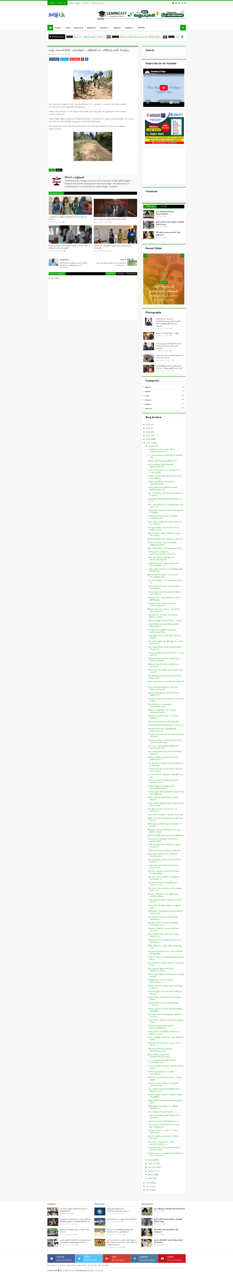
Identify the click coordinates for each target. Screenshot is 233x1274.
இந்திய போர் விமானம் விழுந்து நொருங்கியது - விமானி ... (165, 819)
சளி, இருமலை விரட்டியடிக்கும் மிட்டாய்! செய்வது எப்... (162, 809)
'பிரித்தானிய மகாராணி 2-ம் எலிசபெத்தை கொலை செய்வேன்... (163, 659)
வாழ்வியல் (128, 28)
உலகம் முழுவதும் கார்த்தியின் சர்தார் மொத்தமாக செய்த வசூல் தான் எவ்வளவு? (168, 346)
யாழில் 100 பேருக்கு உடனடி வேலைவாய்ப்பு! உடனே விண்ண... (164, 471)
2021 (148, 443)
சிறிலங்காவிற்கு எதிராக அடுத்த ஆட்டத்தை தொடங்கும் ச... (164, 534)
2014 (148, 1186)
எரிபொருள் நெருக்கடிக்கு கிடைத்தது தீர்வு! (164, 721)
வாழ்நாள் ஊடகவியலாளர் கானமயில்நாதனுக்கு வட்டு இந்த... (165, 511)
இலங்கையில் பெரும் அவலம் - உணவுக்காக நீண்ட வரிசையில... (164, 610)
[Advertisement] (163, 166)
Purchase (104, 1265)
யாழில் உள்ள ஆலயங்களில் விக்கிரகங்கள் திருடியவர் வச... (163, 866)
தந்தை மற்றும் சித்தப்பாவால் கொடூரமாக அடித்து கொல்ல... (166, 975)
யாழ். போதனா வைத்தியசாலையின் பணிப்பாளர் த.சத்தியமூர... (165, 764)
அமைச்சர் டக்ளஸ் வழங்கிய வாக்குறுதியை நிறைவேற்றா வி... (164, 877)
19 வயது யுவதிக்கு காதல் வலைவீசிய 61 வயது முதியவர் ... (166, 653)
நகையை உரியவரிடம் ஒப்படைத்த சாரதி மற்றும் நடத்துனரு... (165, 986)
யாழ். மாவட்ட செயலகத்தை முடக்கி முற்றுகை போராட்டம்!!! (165, 889)
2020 (148, 1182)
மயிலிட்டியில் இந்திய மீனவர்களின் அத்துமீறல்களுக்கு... (161, 482)
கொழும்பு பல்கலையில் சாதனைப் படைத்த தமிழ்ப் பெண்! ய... (166, 699)
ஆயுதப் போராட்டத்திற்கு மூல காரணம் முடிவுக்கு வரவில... (165, 1021)
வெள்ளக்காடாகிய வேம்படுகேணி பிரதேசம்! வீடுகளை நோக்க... (164, 1148)
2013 (148, 1190)
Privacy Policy (98, 3)
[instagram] (182, 3)
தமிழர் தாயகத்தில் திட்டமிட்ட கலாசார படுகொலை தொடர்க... (162, 711)
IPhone (83, 1265)
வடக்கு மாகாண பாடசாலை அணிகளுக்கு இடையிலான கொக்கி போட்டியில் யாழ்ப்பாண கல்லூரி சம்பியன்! (122, 1242)
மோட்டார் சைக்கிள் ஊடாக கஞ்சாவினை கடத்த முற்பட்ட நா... (165, 505)
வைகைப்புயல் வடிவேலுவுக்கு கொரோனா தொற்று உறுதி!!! (163, 839)
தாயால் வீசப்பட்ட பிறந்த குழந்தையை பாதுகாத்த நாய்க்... (166, 963)
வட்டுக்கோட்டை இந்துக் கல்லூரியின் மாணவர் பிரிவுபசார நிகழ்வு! (161, 37)
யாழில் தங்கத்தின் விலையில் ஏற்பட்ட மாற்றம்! (165, 620)
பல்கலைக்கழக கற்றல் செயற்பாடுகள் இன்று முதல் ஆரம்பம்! (164, 592)
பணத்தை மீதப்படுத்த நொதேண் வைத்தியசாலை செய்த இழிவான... (166, 792)
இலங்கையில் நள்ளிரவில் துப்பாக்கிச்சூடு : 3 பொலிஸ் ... (164, 824)
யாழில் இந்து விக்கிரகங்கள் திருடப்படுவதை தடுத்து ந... (164, 636)
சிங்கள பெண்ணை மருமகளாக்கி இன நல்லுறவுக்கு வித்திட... (162, 543)
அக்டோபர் (152, 1163)
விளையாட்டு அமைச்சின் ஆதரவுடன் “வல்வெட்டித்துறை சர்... (161, 604)
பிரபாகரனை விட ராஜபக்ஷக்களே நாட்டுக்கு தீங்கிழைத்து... (164, 598)
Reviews (93, 1265)
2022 (148, 439)
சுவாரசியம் (104, 28)
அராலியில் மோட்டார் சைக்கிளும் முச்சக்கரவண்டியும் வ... (160, 705)
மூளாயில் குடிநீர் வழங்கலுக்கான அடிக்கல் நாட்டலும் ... (163, 1137)
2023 (148, 435)
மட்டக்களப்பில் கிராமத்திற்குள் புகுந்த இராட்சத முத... (165, 775)
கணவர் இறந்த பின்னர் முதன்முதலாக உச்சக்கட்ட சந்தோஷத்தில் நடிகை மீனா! (164, 291)
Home (71, 3)
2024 (148, 432)
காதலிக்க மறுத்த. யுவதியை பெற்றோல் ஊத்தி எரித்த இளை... (165, 1095)
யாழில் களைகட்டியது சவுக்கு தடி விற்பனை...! (165, 850)
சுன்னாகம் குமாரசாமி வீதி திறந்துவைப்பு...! (164, 1121)
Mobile (62, 1265)
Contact (86, 3)
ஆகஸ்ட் (151, 1171)
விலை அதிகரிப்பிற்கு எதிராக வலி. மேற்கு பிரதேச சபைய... (163, 935)
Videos (141, 28)
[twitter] (176, 3)
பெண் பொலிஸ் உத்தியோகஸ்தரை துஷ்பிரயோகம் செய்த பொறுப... (166, 804)
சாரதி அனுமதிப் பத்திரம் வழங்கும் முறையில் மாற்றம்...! (164, 900)
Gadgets (53, 1265)
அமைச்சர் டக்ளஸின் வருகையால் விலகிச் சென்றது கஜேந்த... (163, 872)
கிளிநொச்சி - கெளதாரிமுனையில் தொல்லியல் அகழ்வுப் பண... (165, 912)
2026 (148, 424)
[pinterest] (185, 3)
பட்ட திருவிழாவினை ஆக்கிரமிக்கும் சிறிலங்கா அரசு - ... (165, 456)
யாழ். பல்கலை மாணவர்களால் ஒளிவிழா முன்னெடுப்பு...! (163, 918)
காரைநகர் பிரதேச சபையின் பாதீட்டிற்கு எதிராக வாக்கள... (165, 1067)
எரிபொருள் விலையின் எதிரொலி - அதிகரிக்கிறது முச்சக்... (160, 1049)
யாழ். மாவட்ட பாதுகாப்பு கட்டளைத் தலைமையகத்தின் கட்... (161, 1142)
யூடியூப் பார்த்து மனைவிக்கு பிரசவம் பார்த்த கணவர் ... (164, 998)
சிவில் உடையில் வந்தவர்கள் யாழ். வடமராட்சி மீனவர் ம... (164, 1044)
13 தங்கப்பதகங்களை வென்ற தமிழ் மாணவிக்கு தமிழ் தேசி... (166, 735)
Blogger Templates (95, 1270)
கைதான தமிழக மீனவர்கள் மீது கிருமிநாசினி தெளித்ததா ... (165, 1009)
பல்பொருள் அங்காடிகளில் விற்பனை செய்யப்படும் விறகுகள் (161, 558)
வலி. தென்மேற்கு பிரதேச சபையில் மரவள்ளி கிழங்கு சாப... (164, 860)
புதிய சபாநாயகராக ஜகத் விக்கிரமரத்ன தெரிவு (110, 219)
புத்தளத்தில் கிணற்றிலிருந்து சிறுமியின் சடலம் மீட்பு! (165, 499)
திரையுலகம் (91, 28)
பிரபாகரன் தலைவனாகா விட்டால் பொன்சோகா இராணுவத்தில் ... (165, 952)
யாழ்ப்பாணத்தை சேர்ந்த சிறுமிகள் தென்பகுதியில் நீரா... (161, 465)
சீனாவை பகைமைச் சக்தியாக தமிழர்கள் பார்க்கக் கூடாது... (163, 1084)
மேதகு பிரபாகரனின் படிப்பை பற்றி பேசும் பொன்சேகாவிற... (163, 854)
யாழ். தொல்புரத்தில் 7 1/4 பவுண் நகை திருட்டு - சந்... (166, 581)
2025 (148, 428)
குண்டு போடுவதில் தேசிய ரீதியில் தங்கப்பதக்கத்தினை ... (160, 1026)
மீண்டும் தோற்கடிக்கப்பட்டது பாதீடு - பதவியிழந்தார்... (161, 1072)
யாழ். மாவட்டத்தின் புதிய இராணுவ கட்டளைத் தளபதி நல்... (165, 642)
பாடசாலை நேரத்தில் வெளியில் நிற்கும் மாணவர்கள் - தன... (162, 1061)
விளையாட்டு (78, 28)
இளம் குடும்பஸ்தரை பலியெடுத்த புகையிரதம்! (165, 548)
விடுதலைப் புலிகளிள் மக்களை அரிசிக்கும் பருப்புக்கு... (164, 929)
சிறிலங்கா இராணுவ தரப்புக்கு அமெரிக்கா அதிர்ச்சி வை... (163, 693)
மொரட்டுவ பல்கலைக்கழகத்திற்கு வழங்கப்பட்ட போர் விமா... (165, 1015)
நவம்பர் (151, 1160)
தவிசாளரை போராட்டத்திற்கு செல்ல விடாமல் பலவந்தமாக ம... (164, 940)
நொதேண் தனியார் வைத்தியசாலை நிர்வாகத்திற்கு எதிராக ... (161, 787)
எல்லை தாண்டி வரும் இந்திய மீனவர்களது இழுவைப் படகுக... (163, 1032)
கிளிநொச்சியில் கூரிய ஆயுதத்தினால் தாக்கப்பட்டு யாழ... (162, 729)
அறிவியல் (117, 28)
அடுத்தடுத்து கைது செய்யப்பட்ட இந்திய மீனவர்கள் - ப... (163, 1107)
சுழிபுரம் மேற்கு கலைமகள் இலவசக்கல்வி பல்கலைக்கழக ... (163, 625)
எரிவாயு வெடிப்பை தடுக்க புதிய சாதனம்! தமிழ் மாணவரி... (165, 670)
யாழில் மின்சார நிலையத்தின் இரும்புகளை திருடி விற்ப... (164, 1116)
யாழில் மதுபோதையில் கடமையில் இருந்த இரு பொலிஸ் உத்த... (165, 570)
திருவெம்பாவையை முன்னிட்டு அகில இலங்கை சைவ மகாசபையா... (165, 1154)
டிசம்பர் (151, 446)
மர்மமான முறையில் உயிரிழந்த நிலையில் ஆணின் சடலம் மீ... (163, 781)
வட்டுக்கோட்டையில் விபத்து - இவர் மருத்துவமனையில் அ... (161, 450)
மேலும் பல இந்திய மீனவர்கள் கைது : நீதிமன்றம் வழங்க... (166, 1038)
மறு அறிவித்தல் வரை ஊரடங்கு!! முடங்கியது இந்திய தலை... (164, 676)
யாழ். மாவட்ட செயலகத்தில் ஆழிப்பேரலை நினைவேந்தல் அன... (163, 746)
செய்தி (57, 28)
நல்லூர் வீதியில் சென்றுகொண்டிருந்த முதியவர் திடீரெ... (165, 1101)
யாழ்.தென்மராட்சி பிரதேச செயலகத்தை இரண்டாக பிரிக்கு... (163, 615)
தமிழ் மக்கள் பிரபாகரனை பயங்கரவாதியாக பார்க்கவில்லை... (164, 587)
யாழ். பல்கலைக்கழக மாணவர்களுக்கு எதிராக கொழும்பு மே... (165, 648)
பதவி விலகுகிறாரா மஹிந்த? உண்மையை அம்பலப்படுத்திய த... (163, 564)
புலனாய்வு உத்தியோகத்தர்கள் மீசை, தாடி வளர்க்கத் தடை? (163, 758)
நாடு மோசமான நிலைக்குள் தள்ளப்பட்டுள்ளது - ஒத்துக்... (165, 1078)
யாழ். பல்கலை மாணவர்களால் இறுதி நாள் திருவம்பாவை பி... (163, 1089)
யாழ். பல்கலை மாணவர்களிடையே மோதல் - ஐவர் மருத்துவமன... (164, 1125)
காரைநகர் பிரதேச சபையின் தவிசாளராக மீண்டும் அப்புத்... (163, 528)
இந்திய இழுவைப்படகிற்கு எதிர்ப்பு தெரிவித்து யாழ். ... (165, 946)
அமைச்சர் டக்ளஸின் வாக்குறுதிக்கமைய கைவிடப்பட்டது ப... (163, 883)
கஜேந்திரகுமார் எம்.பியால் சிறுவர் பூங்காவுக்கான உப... (160, 981)
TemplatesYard (68, 1270)
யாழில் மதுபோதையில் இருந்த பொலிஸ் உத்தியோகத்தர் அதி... (162, 488)
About (78, 3)
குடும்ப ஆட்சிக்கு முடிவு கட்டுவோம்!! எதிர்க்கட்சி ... (166, 682)
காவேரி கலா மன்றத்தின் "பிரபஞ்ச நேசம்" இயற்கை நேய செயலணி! (113, 247)
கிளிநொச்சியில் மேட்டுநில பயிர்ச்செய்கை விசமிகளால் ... (163, 665)
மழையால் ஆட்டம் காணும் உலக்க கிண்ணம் (121, 1219)
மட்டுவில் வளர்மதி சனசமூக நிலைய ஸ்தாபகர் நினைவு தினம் (165, 769)
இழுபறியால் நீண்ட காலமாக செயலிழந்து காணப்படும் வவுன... (163, 923)
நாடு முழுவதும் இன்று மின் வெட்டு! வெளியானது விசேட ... (161, 969)
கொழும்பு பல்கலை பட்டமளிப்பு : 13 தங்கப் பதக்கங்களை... (163, 1131)
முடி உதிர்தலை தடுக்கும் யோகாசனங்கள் (169, 1209)
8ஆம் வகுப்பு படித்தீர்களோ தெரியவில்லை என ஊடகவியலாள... (165, 522)
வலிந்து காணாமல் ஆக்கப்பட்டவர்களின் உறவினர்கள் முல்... (163, 517)
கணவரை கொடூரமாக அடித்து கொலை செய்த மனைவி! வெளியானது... (165, 741)
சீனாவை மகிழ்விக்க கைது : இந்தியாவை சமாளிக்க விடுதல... (163, 895)
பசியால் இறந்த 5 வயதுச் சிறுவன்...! (161, 1111)
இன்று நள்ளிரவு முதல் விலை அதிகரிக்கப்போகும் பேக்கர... (159, 1055)
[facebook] (173, 3)
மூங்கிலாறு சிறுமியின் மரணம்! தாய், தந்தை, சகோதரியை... (164, 845)
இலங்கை (134, 37)
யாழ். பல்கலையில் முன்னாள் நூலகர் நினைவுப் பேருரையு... (165, 494)
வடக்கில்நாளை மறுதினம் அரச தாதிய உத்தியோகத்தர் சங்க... (162, 630)
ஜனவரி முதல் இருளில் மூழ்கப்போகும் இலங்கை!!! (166, 835)
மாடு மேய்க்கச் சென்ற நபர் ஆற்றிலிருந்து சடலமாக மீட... (163, 1003)
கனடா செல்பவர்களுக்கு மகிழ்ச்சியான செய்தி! (165, 814)
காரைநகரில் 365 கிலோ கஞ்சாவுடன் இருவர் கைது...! (164, 906)
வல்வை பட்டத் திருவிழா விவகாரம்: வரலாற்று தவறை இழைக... (164, 477)
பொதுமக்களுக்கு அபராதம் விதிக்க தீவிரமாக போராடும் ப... (165, 992)
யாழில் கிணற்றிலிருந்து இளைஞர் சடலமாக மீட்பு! (166, 725)
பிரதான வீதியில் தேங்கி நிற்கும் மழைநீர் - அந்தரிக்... (163, 798)
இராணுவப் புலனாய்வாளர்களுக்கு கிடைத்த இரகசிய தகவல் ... (164, 830)
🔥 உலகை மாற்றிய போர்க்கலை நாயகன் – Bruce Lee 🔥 (102, 37)
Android (73, 1265)
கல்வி (68, 28)
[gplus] (179, 3)
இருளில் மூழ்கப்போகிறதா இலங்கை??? (162, 460)
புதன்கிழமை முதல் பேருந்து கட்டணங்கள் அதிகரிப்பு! (163, 716)
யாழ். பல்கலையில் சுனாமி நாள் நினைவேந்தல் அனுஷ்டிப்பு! (165, 752)
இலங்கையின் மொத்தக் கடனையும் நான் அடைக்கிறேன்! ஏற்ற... (163, 575)
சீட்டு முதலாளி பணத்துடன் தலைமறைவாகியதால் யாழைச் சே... (162, 552)
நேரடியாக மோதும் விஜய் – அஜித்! (167, 333)
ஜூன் (150, 1178)
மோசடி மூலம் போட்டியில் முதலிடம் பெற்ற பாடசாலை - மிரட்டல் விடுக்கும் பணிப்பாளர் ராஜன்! (69, 247)
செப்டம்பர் (152, 1167)
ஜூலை (151, 1174)
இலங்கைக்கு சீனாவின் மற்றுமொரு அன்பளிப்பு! (165, 538)
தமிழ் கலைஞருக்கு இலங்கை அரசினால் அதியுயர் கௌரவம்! (163, 688)
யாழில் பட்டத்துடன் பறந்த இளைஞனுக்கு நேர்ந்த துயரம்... (166, 958)
